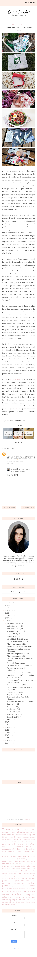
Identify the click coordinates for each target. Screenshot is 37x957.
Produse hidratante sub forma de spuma (20, 659)
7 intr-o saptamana (18, 24)
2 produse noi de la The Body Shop (20, 675)
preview (11, 881)
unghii (32, 899)
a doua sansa (30, 830)
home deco (31, 861)
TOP (27, 900)
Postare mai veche (28, 507)
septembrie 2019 (14, 631)
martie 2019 (12, 712)
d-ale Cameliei (23, 842)
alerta (19, 832)
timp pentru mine (18, 900)
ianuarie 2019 (12, 717)
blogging (5, 837)
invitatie (17, 866)
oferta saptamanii (9, 873)
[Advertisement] (18, 803)
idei (3, 863)
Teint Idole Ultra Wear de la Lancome (18, 698)
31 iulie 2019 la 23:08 (24, 469)
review (25, 891)
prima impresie (22, 880)
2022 (7, 613)
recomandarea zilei (27, 888)
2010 (7, 740)
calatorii (12, 837)
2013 (7, 732)
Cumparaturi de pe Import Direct (20, 673)
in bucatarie (25, 864)
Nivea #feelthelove (14, 678)
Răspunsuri (11, 466)
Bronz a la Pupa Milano (16, 663)
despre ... (30, 846)
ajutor (14, 832)
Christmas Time (29, 839)
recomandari (7, 891)
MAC (29, 868)
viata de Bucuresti (18, 902)
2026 (7, 602)
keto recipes (16, 868)
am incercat (27, 832)
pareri (16, 876)
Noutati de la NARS (15, 692)
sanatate (5, 894)
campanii (18, 837)
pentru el (14, 878)
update (5, 902)
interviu (32, 864)
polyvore (31, 878)
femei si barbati (27, 854)
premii (5, 880)
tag (10, 899)
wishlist (7, 904)
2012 (7, 735)
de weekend (21, 844)
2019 (7, 621)
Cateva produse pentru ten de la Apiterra (19, 688)
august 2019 (12, 634)
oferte (20, 873)
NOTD (24, 871)
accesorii (5, 832)
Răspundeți (10, 463)
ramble (32, 885)
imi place (10, 863)
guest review (7, 861)
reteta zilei (17, 891)
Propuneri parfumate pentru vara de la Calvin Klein (20, 681)
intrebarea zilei (8, 866)
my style (10, 871)
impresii (18, 864)
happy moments (20, 861)
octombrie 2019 (13, 628)
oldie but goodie (29, 873)
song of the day (18, 897)
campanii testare (28, 837)
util (10, 902)
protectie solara (19, 886)
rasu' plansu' (13, 888)
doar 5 (19, 849)
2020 (7, 618)
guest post (30, 859)
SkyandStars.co (30, 955)
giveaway (21, 858)
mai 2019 (11, 706)
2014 (7, 730)
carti (4, 839)
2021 (7, 615)
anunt (9, 835)
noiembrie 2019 (13, 626)
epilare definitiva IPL (26, 851)
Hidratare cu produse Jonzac (18, 653)
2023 (7, 610)
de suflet (13, 844)
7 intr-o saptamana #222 (16, 685)
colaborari (5, 842)
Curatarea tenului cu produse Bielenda (18, 650)
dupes (4, 851)
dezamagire (6, 849)
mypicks (17, 871)
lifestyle (23, 868)
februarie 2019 (13, 714)
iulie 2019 (11, 636)
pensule (32, 876)
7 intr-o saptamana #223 (16, 656)
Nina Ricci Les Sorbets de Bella (19, 646)
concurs (14, 842)
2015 (7, 727)
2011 (7, 738)
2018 (7, 719)
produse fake (19, 883)
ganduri (26, 856)
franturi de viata (9, 856)
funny (20, 856)
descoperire (19, 846)
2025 (7, 605)
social (9, 897)
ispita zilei (25, 866)
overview (6, 875)
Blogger (27, 819)
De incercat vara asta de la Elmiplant (17, 669)
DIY (14, 849)
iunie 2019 (11, 704)
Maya (8, 453)
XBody (13, 904)
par (12, 875)
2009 (7, 743)
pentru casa (6, 878)
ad (10, 832)
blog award (22, 835)
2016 (7, 725)
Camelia (13, 469)
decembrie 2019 (13, 623)
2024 (7, 608)
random (5, 888)
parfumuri (23, 875)
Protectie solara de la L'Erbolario (20, 666)
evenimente (6, 854)
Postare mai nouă (9, 507)
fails (15, 854)
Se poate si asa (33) (14, 694)
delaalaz (9, 847)
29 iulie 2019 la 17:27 (16, 453)
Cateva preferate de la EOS (17, 641)
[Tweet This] (19, 442)
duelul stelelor (29, 849)
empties (11, 851)
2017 (7, 722)
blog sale (31, 834)
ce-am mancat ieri (14, 839)
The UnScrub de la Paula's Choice (20, 701)
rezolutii (32, 891)
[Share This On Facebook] (16, 442)
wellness (27, 902)
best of (15, 835)
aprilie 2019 (12, 709)
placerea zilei (23, 878)
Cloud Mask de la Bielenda (17, 639)
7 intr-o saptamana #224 (16, 644)
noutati (31, 870)
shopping (16, 894)
